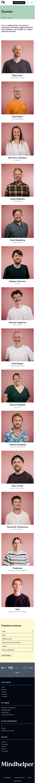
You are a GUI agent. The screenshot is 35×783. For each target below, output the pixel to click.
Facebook (3, 746)
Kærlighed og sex (7, 639)
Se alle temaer (6, 655)
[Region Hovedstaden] (3, 668)
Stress (4, 635)
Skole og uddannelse (8, 650)
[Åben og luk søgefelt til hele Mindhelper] (27, 2)
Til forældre (4, 696)
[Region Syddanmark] (31, 668)
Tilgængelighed (17, 781)
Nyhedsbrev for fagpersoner (8, 707)
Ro (2, 726)
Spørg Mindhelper (19, 2)
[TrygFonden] (17, 672)
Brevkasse (4, 689)
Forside (3, 17)
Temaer (3, 687)
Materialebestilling (5, 710)
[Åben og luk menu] (32, 2)
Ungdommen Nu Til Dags (7, 730)
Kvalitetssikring (5, 712)
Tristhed (4, 646)
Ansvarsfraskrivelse (19, 777)
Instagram (3, 749)
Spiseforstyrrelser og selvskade (11, 642)
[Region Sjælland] (24, 667)
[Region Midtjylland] (10, 668)
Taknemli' (3, 728)
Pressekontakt (5, 744)
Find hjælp (4, 691)
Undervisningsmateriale (7, 714)
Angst (3, 631)
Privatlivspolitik (7, 777)
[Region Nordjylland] (17, 668)
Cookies (29, 777)
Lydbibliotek (4, 694)
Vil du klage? (4, 751)
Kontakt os (4, 742)
